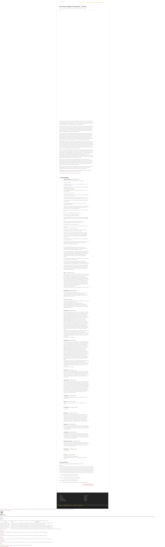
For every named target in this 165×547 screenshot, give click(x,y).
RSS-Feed (85, 498)
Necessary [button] (1, 517)
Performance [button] (2, 533)
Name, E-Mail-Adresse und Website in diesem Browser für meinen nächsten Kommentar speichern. (74, 482)
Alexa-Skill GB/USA (62, 499)
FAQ (94, 2)
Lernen (83, 2)
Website (60, 480)
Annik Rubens (66, 395)
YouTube (85, 500)
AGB (71, 505)
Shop (91, 2)
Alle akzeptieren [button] (8, 510)
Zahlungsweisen (80, 505)
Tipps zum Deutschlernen (63, 500)
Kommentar (61, 465)
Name (60, 475)
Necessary (2, 518)
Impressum (61, 505)
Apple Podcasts (86, 495)
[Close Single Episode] (66, 73)
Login (102, 2)
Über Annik (98, 2)
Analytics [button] (1, 536)
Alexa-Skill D (61, 498)
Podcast (87, 2)
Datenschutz (75, 505)
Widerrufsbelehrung (66, 505)
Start (80, 2)
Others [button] (1, 543)
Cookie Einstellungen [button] (3, 510)
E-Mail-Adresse (61, 477)
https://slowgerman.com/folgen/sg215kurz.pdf (73, 173)
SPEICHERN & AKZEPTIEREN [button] (4, 546)
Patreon (61, 495)
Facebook (85, 499)
